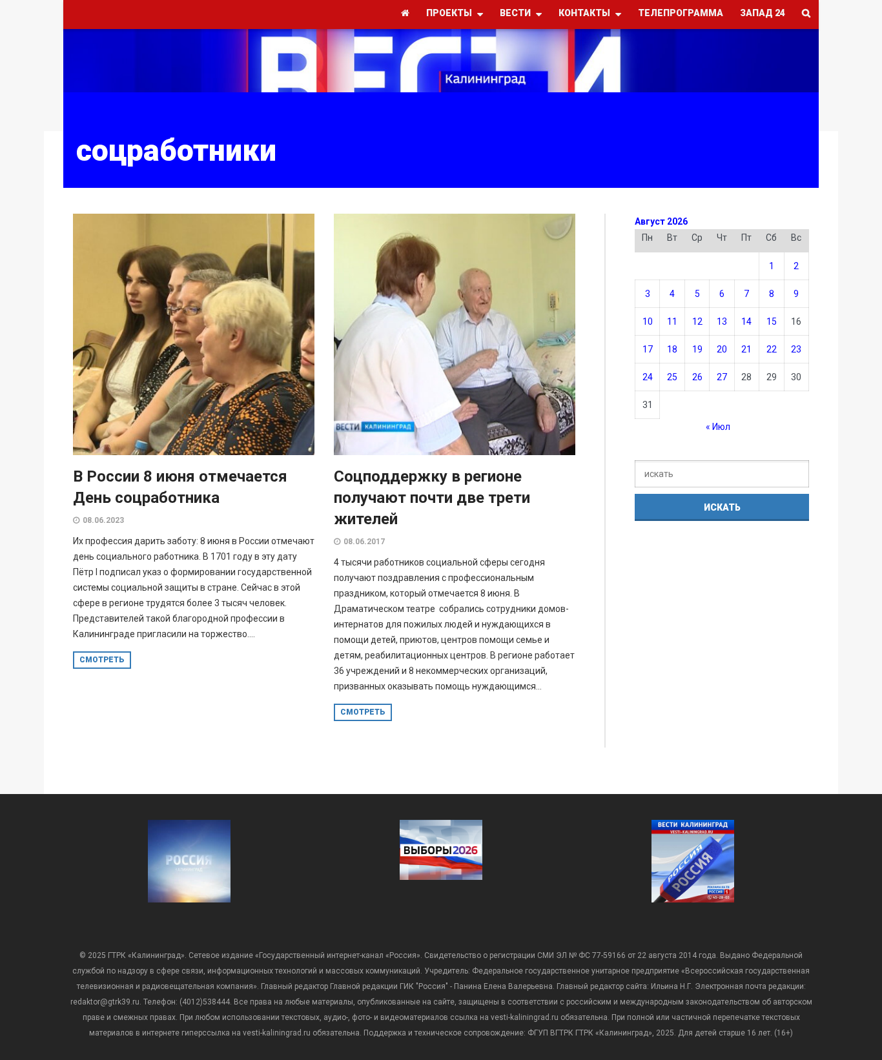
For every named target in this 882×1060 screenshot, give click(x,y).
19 (697, 349)
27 (722, 377)
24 (647, 377)
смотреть (102, 659)
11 (672, 321)
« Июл (718, 427)
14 (746, 321)
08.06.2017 (364, 541)
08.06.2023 (103, 520)
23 (796, 349)
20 (722, 349)
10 (647, 321)
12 (697, 321)
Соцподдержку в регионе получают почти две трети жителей (432, 497)
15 (771, 321)
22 (771, 349)
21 (746, 349)
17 (647, 349)
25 (672, 377)
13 (722, 321)
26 (697, 377)
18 (672, 349)
